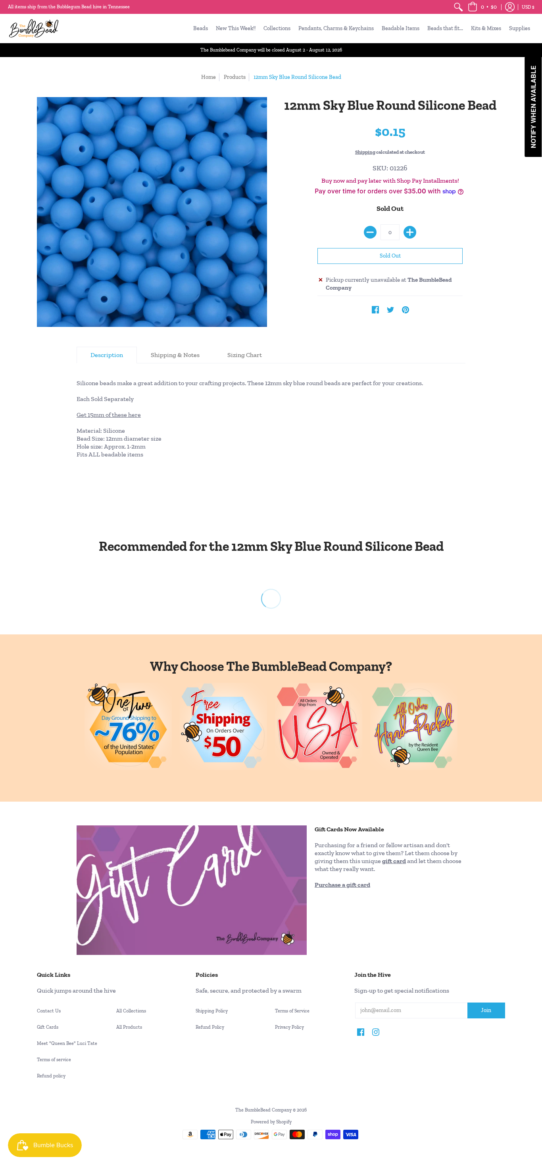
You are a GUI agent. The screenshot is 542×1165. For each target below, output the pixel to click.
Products (235, 77)
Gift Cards (47, 1027)
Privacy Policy (289, 1027)
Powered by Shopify (271, 1122)
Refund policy (51, 1076)
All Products (129, 1027)
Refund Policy (210, 1027)
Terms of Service (292, 1011)
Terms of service (54, 1059)
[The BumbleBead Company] (34, 28)
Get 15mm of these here (109, 414)
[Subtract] (370, 232)
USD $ (528, 7)
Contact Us (49, 1011)
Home (208, 77)
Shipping (365, 152)
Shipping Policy (212, 1011)
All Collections (131, 1011)
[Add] (410, 232)
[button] (482, 7)
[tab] (107, 355)
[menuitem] (458, 7)
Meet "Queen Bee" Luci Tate (67, 1043)
